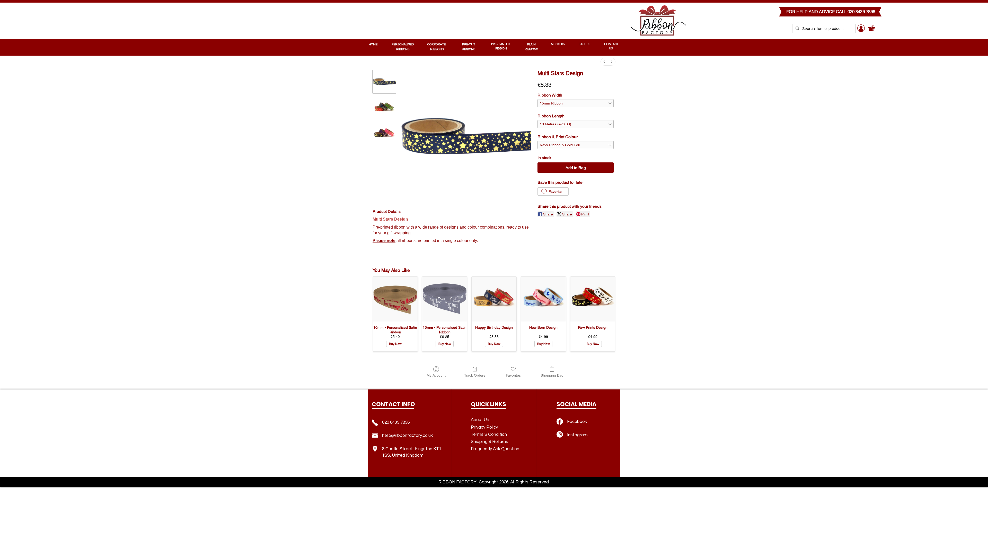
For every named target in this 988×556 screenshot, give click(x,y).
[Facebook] (560, 421)
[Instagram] (560, 434)
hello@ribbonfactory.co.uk (407, 435)
